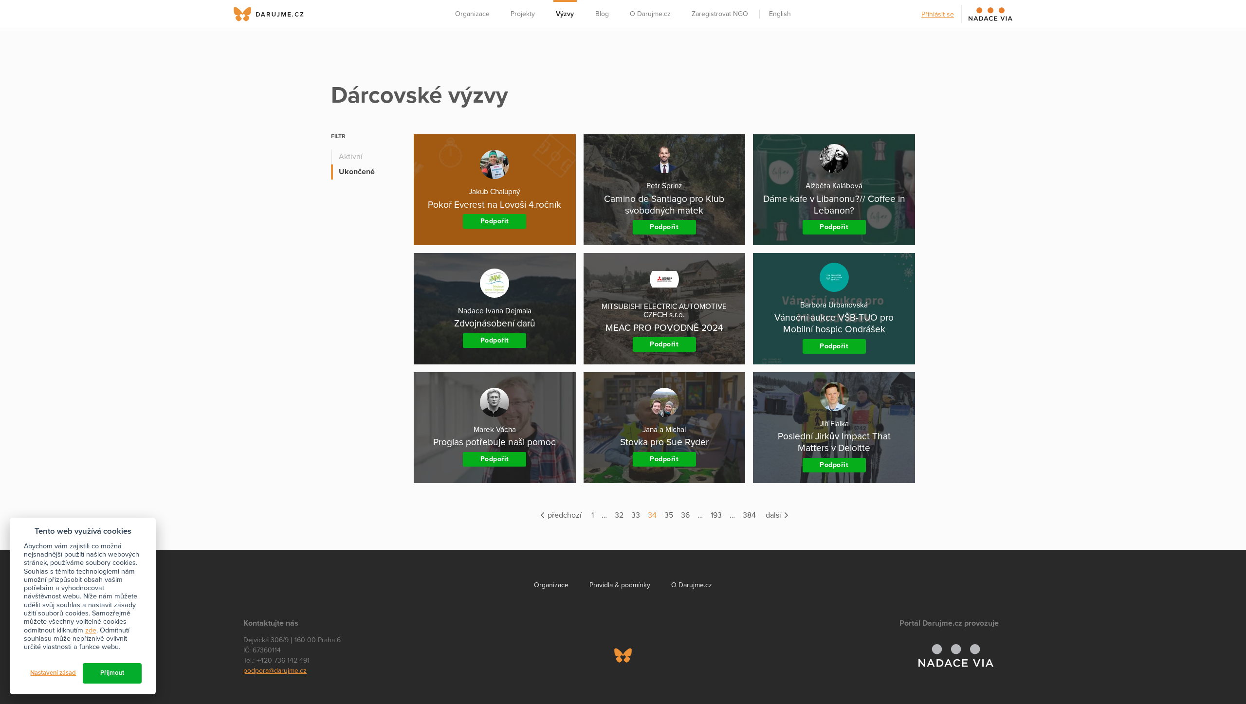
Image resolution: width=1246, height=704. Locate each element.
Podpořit (494, 221)
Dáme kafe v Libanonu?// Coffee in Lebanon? (834, 204)
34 (652, 515)
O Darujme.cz (650, 14)
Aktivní (351, 157)
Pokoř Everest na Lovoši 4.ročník (494, 204)
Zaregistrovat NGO (720, 14)
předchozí (564, 515)
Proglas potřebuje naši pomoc (494, 442)
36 (685, 515)
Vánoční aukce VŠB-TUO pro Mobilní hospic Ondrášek (834, 323)
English (780, 14)
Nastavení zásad (53, 673)
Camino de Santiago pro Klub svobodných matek (664, 204)
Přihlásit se (937, 14)
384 (749, 515)
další (774, 515)
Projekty (523, 14)
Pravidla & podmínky (619, 585)
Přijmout (112, 673)
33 (635, 515)
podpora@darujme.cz (275, 671)
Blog (602, 14)
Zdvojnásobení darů (494, 323)
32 (619, 515)
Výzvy (565, 14)
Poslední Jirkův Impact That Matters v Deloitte (834, 442)
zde (90, 630)
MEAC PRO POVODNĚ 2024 (664, 327)
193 (716, 515)
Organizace (472, 14)
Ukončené (357, 172)
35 (668, 515)
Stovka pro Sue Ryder (664, 442)
